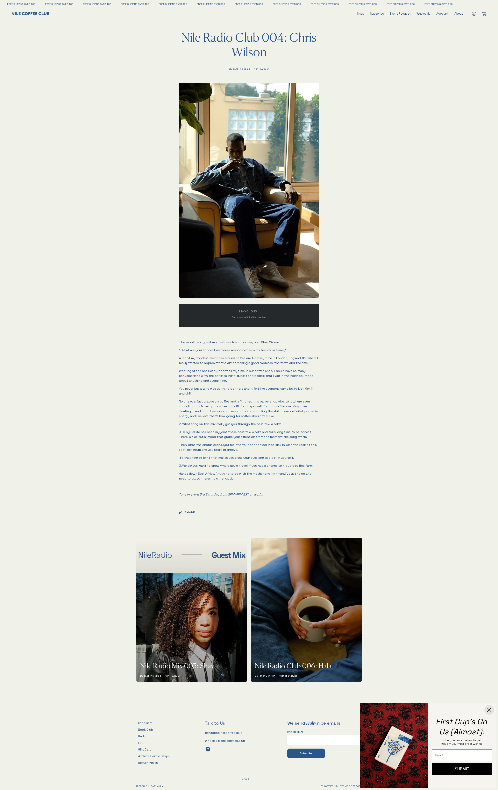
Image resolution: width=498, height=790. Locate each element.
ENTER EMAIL (295, 732)
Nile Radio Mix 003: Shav (177, 666)
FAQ (141, 743)
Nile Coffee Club (155, 786)
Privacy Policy (329, 786)
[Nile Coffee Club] (31, 13)
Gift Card (145, 749)
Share (190, 512)
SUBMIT (462, 768)
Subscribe (306, 753)
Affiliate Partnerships (154, 756)
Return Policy (148, 763)
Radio (142, 736)
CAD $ (246, 778)
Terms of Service (351, 786)
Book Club (145, 730)
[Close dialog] (489, 710)
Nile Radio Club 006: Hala (293, 666)
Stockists (145, 723)
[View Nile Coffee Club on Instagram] (208, 749)
